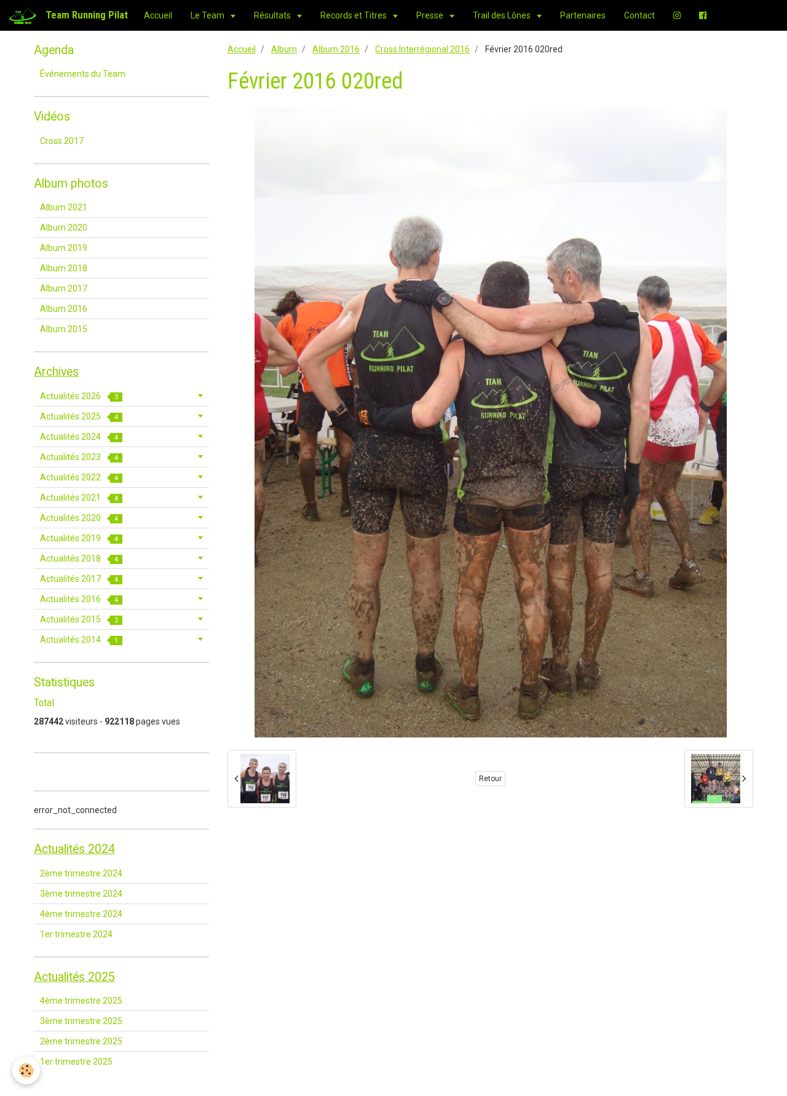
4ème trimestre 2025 (81, 1001)
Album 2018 (63, 268)
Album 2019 (63, 248)
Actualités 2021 (79, 497)
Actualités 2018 (79, 558)
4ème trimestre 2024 (81, 914)
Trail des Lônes (502, 15)
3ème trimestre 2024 (81, 894)
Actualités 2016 (79, 599)
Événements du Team (82, 74)
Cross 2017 (62, 141)
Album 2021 (63, 207)
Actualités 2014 (79, 640)
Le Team (208, 15)
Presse (430, 15)
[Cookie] (26, 1070)
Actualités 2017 (79, 579)
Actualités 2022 (79, 477)
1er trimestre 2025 (76, 1061)
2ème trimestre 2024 (81, 873)
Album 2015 (63, 329)
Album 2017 (63, 288)
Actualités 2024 (79, 437)
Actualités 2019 (79, 538)
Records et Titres (354, 15)
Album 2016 (336, 49)
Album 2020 (63, 227)
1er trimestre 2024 (76, 934)
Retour (490, 778)
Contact (639, 15)
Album (284, 49)
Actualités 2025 (79, 416)
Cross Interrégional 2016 (422, 49)
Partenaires (583, 15)
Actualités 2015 (79, 619)
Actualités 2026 (79, 396)
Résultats (273, 15)
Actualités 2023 (79, 457)
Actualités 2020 (79, 518)
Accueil (158, 15)
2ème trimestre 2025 (81, 1041)
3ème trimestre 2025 (81, 1021)
